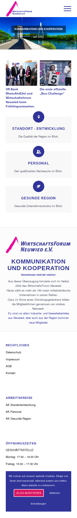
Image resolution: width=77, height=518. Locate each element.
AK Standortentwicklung (21, 405)
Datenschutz (13, 352)
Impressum (13, 359)
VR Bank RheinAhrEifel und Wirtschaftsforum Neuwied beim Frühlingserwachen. (20, 97)
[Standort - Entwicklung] (38, 117)
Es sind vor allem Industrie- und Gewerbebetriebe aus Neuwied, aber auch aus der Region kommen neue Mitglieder (38, 317)
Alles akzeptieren (28, 492)
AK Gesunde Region (18, 418)
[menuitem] (65, 8)
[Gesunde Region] (38, 186)
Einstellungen (38, 503)
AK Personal (13, 412)
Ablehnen (54, 492)
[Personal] (38, 151)
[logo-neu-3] (32, 8)
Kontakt (10, 373)
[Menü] (65, 8)
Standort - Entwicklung (38, 128)
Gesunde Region (38, 198)
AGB (9, 366)
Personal (38, 163)
